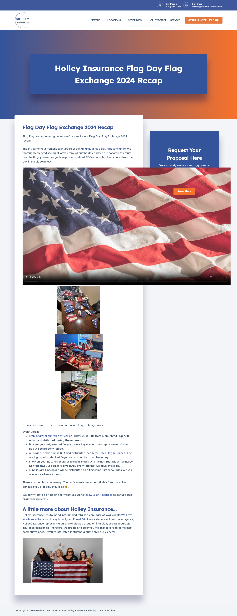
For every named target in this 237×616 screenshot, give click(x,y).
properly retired (75, 157)
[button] (184, 191)
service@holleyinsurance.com (207, 6)
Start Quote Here (201, 20)
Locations (114, 20)
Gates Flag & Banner (111, 453)
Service (175, 20)
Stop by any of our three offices (48, 436)
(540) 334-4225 (173, 6)
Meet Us (95, 20)
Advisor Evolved (106, 610)
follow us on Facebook (98, 494)
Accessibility (66, 610)
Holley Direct (157, 20)
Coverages (135, 20)
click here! (108, 532)
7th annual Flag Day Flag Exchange (103, 148)
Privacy (81, 610)
